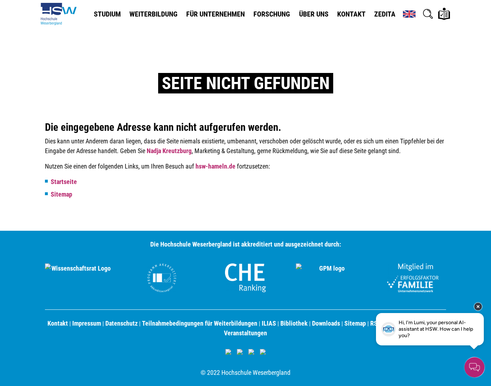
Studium (107, 14)
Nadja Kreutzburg (169, 151)
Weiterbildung (153, 14)
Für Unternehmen (215, 14)
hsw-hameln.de (215, 166)
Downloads (326, 323)
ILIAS (269, 323)
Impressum (86, 323)
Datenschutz (121, 323)
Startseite (64, 181)
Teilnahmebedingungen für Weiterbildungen (199, 323)
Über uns (314, 14)
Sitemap (61, 194)
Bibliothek (294, 323)
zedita (384, 14)
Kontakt (351, 14)
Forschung (271, 14)
